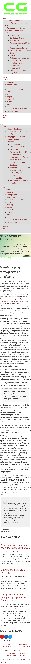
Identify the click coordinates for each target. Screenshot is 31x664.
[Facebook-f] (6, 637)
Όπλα (9, 92)
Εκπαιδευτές (14, 40)
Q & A (5, 115)
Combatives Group (17, 38)
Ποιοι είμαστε (15, 35)
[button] (15, 124)
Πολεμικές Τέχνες (13, 111)
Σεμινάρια (6, 77)
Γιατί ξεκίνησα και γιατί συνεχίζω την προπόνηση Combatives (14, 597)
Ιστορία (9, 104)
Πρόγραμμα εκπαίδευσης (16, 28)
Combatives (11, 33)
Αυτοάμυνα (11, 87)
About (5, 18)
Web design (21, 659)
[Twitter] (10, 637)
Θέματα (6, 79)
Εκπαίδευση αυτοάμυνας (16, 89)
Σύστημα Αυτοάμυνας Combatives (12, 301)
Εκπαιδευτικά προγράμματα (17, 23)
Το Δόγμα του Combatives (19, 58)
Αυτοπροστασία (12, 84)
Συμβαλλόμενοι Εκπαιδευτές (17, 109)
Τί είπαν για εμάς (16, 60)
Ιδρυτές (9, 106)
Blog (5, 118)
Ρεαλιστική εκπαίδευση (18, 48)
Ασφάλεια (10, 82)
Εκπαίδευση (11, 25)
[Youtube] (2, 637)
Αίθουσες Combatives (14, 21)
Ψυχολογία (11, 99)
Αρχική (2, 258)
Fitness (9, 101)
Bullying (9, 97)
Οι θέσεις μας (15, 55)
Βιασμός (10, 94)
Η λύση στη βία (15, 68)
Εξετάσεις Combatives (15, 30)
